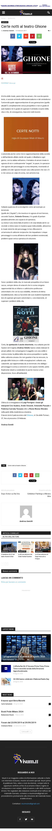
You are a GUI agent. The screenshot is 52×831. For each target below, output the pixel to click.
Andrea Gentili (8, 30)
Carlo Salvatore (8, 660)
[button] (48, 12)
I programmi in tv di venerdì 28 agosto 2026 (24, 656)
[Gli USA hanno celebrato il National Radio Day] (6, 681)
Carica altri (25, 732)
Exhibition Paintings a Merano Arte (39, 495)
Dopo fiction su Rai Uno (10, 494)
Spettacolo (5, 22)
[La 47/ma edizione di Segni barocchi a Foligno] (43, 547)
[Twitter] (26, 819)
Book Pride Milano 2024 (12, 711)
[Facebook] (20, 819)
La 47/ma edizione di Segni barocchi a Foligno (41, 557)
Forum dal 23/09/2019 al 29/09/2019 (18, 722)
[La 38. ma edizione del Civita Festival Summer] (26, 547)
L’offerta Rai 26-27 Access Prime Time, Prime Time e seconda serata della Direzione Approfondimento (31, 668)
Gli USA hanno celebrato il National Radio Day (31, 679)
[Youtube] (32, 819)
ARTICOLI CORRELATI (11, 533)
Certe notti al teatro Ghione (17, 465)
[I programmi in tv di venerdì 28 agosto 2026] (26, 648)
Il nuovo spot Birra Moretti (13, 700)
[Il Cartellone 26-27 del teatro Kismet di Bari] (9, 547)
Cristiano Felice (6, 726)
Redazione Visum (7, 715)
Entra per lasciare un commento (13, 582)
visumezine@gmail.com (30, 803)
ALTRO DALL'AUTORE (11, 537)
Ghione (30, 415)
